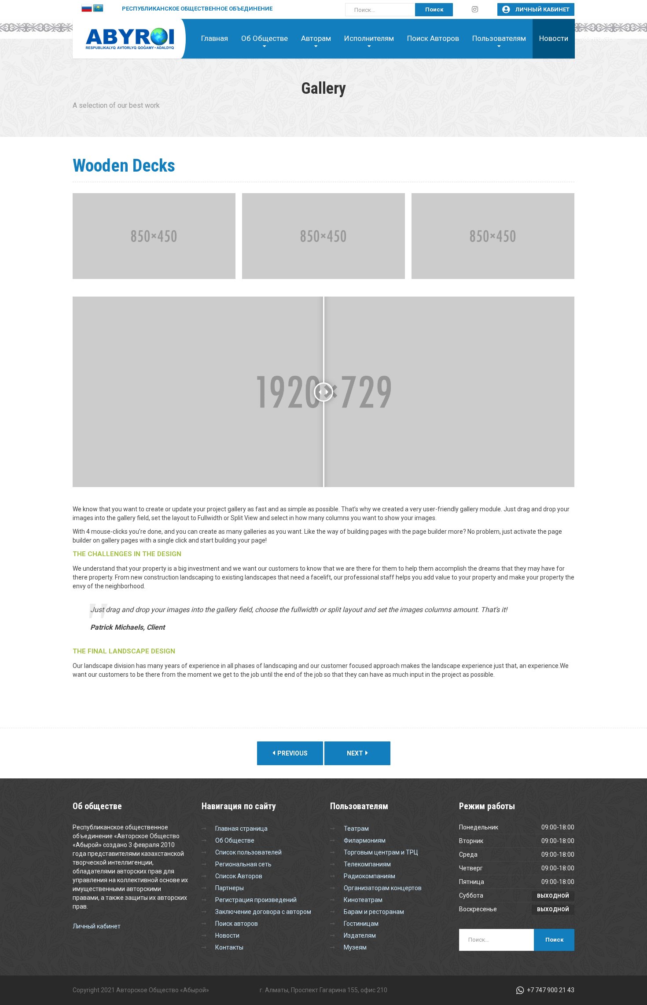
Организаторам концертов (383, 887)
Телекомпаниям (367, 864)
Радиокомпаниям (369, 876)
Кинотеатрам (363, 899)
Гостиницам (361, 923)
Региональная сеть (243, 864)
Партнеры (229, 887)
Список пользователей (248, 852)
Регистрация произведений (256, 899)
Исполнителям (369, 38)
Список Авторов (238, 876)
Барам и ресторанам (374, 911)
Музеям (355, 947)
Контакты (598, 38)
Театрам (356, 828)
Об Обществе (234, 840)
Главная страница (241, 828)
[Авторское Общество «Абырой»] (123, 34)
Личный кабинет (542, 9)
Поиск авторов (433, 38)
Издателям (360, 935)
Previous (292, 753)
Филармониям (365, 840)
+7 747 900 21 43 (550, 990)
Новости (553, 38)
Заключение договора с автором (263, 911)
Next (355, 753)
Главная (214, 38)
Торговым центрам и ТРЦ (381, 852)
